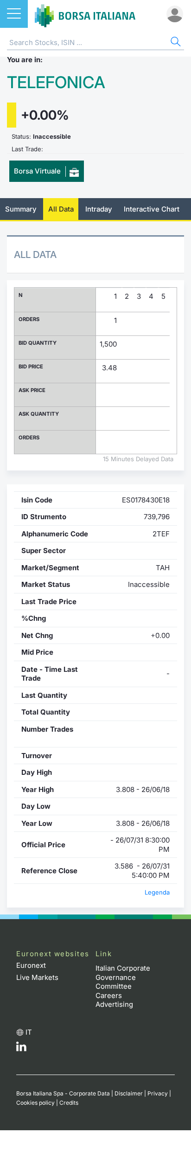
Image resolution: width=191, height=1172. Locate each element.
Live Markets (37, 977)
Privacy (157, 1093)
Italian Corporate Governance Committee (123, 977)
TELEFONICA (56, 82)
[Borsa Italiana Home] (85, 14)
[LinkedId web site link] (21, 1048)
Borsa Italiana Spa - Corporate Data (63, 1093)
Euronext (31, 965)
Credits (68, 1102)
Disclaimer (129, 1093)
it (28, 1032)
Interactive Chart (151, 209)
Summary (21, 209)
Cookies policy (35, 1102)
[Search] (175, 43)
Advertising (114, 1004)
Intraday (98, 209)
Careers (109, 995)
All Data (61, 209)
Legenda (157, 892)
